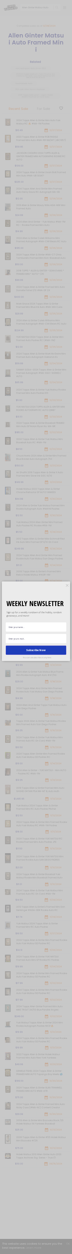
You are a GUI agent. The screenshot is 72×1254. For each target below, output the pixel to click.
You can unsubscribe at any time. (37, 657)
